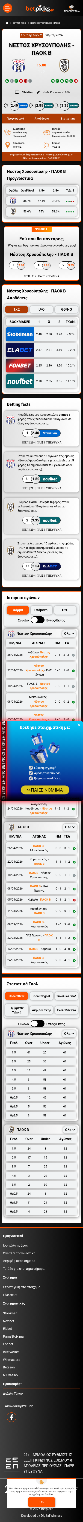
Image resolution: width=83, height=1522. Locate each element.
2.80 (49, 334)
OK (41, 1502)
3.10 (59, 350)
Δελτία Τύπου (13, 1394)
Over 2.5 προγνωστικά (19, 1253)
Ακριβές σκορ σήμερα (19, 1261)
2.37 (39, 350)
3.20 (59, 334)
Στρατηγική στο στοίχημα (21, 1287)
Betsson (9, 1367)
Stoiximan (10, 1313)
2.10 (39, 381)
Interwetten (11, 1352)
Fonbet (8, 1344)
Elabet (7, 1329)
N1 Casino (10, 1375)
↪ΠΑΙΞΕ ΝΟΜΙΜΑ (45, 790)
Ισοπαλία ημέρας (15, 1245)
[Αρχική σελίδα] (7, 23)
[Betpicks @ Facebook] (11, 1417)
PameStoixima (13, 1337)
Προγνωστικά (13, 1236)
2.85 (49, 381)
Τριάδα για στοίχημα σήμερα (23, 1269)
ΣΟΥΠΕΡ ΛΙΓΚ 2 (19, 23)
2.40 (39, 334)
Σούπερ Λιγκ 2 (31, 35)
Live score (10, 1295)
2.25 (39, 365)
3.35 (59, 381)
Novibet (8, 1321)
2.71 (49, 350)
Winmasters (11, 1360)
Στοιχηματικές (14, 1303)
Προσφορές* (12, 1384)
